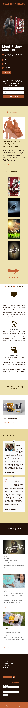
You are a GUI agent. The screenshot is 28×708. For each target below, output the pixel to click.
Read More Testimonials (16, 516)
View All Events (9, 422)
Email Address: (6, 690)
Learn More (7, 165)
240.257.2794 (6, 667)
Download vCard (7, 672)
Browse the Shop (14, 277)
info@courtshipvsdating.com (10, 670)
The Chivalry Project (9, 556)
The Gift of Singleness (9, 628)
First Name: (5, 685)
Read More (6, 72)
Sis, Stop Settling (8, 590)
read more (6, 569)
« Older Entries (6, 647)
